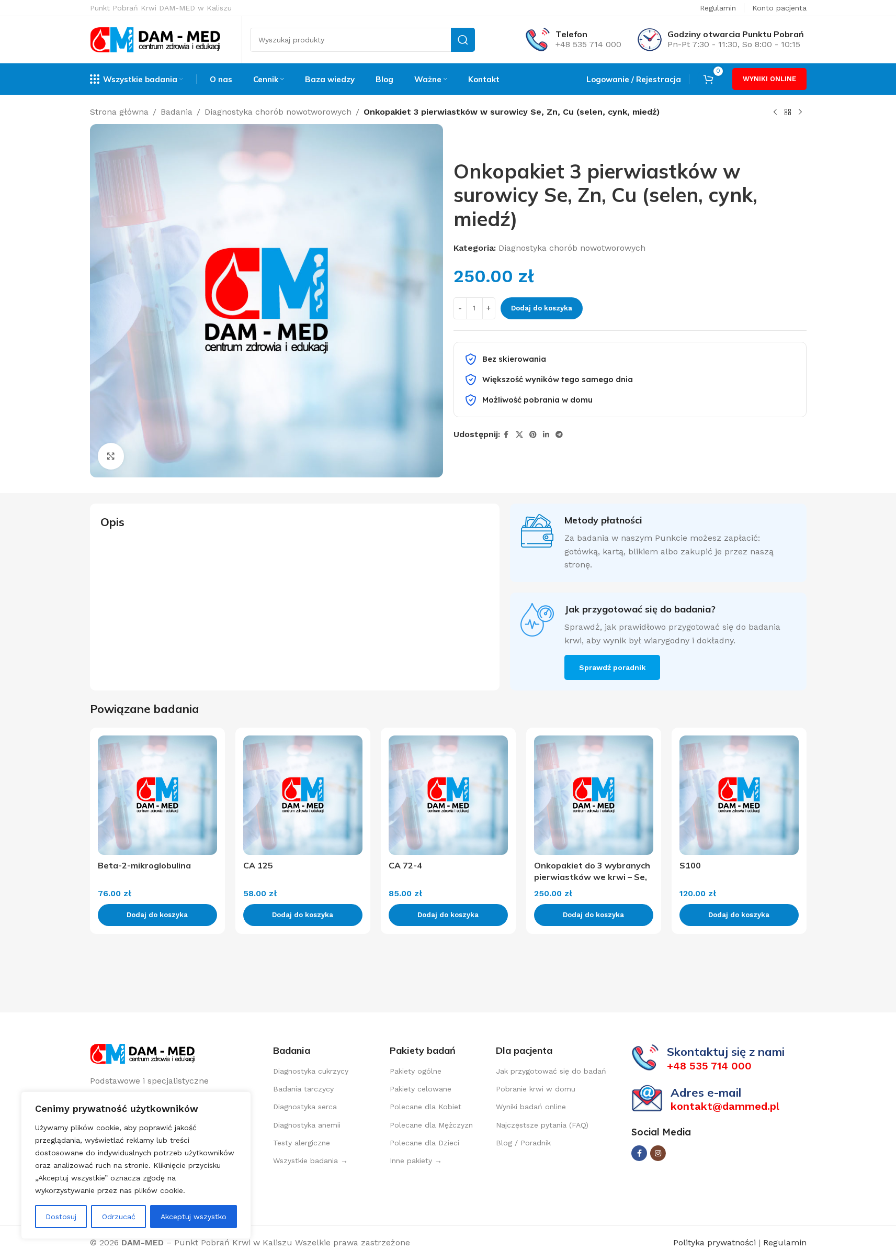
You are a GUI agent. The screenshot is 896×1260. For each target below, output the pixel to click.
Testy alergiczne (301, 1143)
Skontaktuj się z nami (726, 1051)
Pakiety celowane (420, 1089)
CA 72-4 (405, 865)
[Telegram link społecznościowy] (559, 435)
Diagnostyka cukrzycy (310, 1071)
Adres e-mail (706, 1092)
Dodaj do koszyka (541, 308)
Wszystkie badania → (310, 1160)
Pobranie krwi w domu (535, 1089)
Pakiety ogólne (415, 1071)
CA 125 (258, 865)
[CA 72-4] (448, 795)
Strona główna (119, 112)
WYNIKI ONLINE (769, 79)
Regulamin (718, 8)
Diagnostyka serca (305, 1106)
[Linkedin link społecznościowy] (546, 435)
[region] (136, 1165)
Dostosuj (61, 1216)
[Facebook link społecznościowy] (506, 435)
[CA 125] (302, 795)
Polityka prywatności (715, 1242)
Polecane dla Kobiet (425, 1106)
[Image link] (142, 1053)
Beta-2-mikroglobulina (144, 865)
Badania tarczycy (303, 1089)
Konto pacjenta (779, 8)
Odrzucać (118, 1216)
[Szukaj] (463, 40)
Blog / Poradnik (523, 1143)
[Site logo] (155, 39)
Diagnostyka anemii (307, 1125)
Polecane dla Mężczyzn (431, 1125)
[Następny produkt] (800, 112)
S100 (690, 865)
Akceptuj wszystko (193, 1216)
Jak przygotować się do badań (551, 1071)
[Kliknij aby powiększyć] (111, 456)
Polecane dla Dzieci (424, 1143)
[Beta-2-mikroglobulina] (157, 795)
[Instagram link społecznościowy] (658, 1153)
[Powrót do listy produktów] (787, 112)
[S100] (739, 795)
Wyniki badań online (531, 1106)
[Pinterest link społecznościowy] (533, 435)
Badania (176, 112)
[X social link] (519, 435)
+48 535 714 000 (588, 44)
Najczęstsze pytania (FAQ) (542, 1125)
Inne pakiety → (416, 1160)
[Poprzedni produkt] (775, 112)
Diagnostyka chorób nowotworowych (278, 112)
